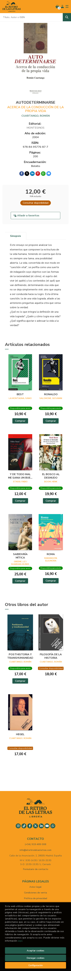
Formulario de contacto (35, 869)
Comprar (20, 421)
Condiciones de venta (35, 892)
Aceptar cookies (35, 950)
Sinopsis (15, 236)
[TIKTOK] (23, 825)
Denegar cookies (35, 958)
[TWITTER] (35, 825)
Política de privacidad (35, 898)
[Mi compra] (57, 6)
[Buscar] (67, 17)
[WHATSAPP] (52, 825)
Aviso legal (35, 886)
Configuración (35, 965)
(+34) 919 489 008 (35, 844)
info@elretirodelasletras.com (35, 850)
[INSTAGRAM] (18, 825)
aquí (20, 940)
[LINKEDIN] (41, 825)
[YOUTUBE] (47, 825)
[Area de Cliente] (62, 6)
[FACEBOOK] (29, 825)
